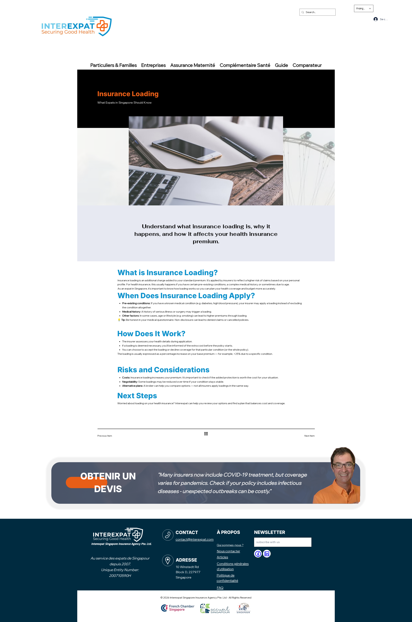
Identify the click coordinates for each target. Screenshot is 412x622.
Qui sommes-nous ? (230, 545)
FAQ (220, 588)
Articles (222, 557)
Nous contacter (228, 551)
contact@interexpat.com (195, 539)
